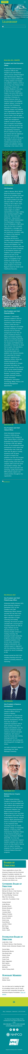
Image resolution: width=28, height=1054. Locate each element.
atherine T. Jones (10, 308)
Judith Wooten (8, 185)
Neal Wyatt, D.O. (9, 790)
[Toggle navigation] (25, 2)
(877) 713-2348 (22, 1011)
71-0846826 (19, 1049)
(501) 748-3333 (7, 1024)
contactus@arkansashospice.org (14, 1025)
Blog (4, 1011)
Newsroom (14, 1011)
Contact (5, 2)
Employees (8, 1011)
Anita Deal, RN (8, 424)
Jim (5, 701)
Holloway (10, 701)
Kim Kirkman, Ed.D (10, 595)
